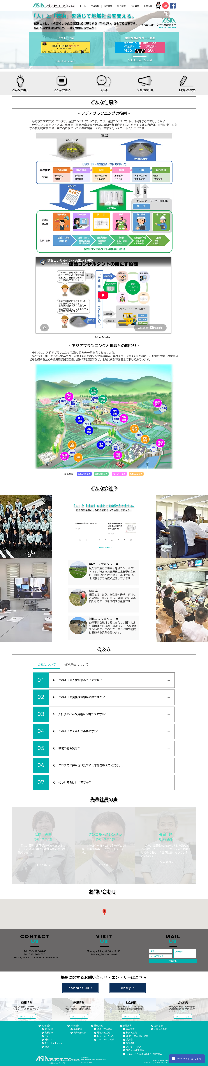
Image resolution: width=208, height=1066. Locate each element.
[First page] (80, 540)
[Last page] (131, 540)
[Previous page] (86, 540)
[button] (65, 47)
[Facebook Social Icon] (173, 6)
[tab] (46, 664)
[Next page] (124, 540)
